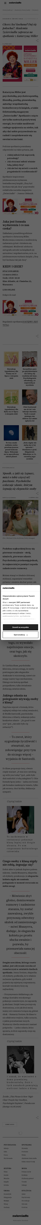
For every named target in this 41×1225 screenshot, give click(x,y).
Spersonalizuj (19, 635)
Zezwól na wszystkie (20, 627)
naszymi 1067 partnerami (19, 602)
